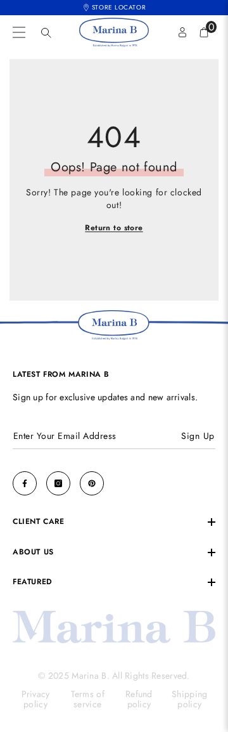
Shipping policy (189, 699)
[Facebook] (25, 483)
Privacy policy (36, 699)
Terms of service (87, 699)
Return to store (113, 228)
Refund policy (139, 699)
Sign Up (198, 435)
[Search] (46, 33)
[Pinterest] (92, 483)
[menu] (19, 32)
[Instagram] (58, 483)
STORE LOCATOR (119, 7)
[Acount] (182, 32)
